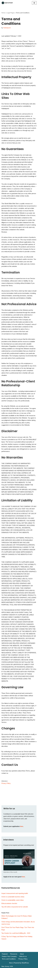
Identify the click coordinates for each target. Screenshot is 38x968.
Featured (5, 954)
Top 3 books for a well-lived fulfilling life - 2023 (15, 933)
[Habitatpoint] (7, 2)
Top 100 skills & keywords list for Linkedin (14, 907)
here (21, 826)
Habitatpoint (7, 28)
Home (3, 13)
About (22, 954)
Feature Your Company (9, 956)
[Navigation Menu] (34, 3)
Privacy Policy (23, 959)
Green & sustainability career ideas (12, 900)
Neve (11, 963)
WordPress (25, 963)
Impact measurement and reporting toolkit (14, 893)
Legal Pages (10, 13)
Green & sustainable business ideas (12, 897)
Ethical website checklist (9, 903)
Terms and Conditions (9, 959)
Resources (13, 954)
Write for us (23, 956)
